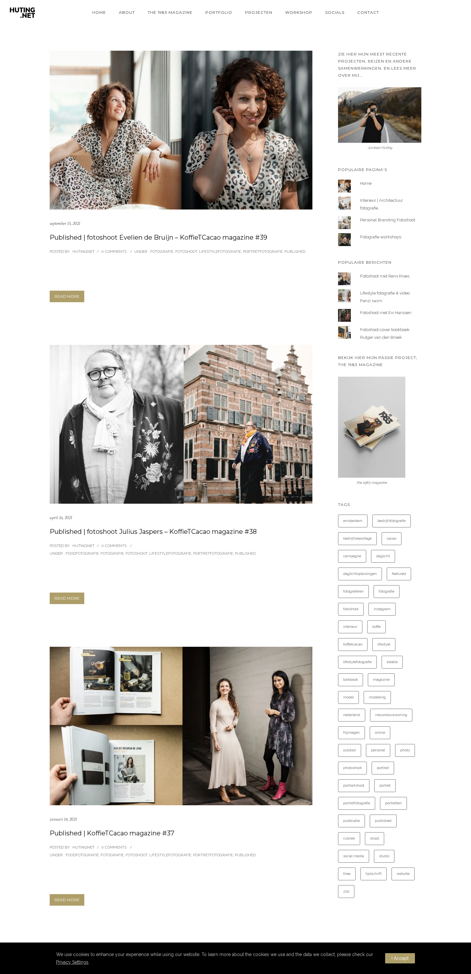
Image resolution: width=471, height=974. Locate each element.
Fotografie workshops (380, 237)
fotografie (386, 591)
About (127, 12)
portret (385, 785)
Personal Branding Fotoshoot (387, 220)
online (380, 732)
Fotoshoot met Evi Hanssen (385, 312)
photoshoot (352, 768)
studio (384, 856)
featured (399, 574)
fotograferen (353, 591)
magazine (381, 680)
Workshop (298, 12)
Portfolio (218, 12)
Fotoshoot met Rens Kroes (384, 276)
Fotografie (161, 251)
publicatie (351, 821)
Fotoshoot (186, 251)
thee (347, 874)
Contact (368, 12)
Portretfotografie (263, 251)
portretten (393, 803)
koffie (376, 627)
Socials (334, 12)
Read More (66, 296)
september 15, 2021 (65, 223)
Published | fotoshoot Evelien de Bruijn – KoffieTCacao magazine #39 (158, 237)
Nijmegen (351, 732)
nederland (351, 715)
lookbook (350, 680)
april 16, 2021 (61, 518)
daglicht (383, 556)
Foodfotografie (82, 553)
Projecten (258, 12)
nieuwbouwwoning (391, 715)
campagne (352, 556)
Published (295, 251)
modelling (377, 697)
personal (378, 750)
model (348, 697)
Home (99, 12)
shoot (374, 838)
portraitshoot (353, 785)
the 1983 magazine (170, 12)
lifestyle (383, 644)
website (403, 874)
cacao (391, 538)
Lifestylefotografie (220, 251)
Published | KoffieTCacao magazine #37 (112, 833)
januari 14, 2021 (63, 819)
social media (353, 856)
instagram (382, 609)
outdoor (349, 750)
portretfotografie (356, 803)
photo (405, 750)
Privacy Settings (72, 962)
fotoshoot (351, 609)
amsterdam (352, 521)
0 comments (114, 251)
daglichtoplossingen (360, 574)
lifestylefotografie (357, 662)
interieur (350, 627)
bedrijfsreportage (357, 538)
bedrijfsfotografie (391, 521)
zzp (346, 891)
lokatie (392, 662)
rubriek (349, 838)
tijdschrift (374, 874)
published (383, 821)
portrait (383, 768)
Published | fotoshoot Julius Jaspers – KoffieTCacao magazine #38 (153, 531)
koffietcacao (352, 644)
